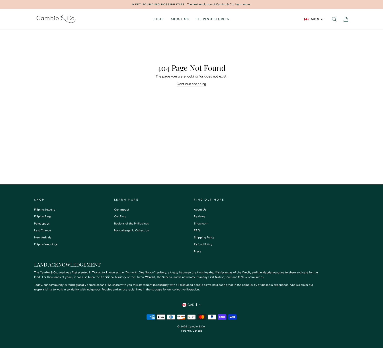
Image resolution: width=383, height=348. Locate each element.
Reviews (199, 216)
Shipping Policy (204, 237)
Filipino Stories (212, 19)
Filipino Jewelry (44, 209)
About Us (180, 19)
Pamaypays (42, 223)
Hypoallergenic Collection (131, 230)
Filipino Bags (42, 216)
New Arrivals (42, 237)
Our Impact (121, 209)
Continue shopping (191, 84)
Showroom (201, 223)
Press (197, 251)
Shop (159, 19)
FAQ (197, 230)
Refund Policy (203, 244)
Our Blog (120, 216)
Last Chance (42, 230)
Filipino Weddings (45, 244)
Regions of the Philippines (131, 223)
